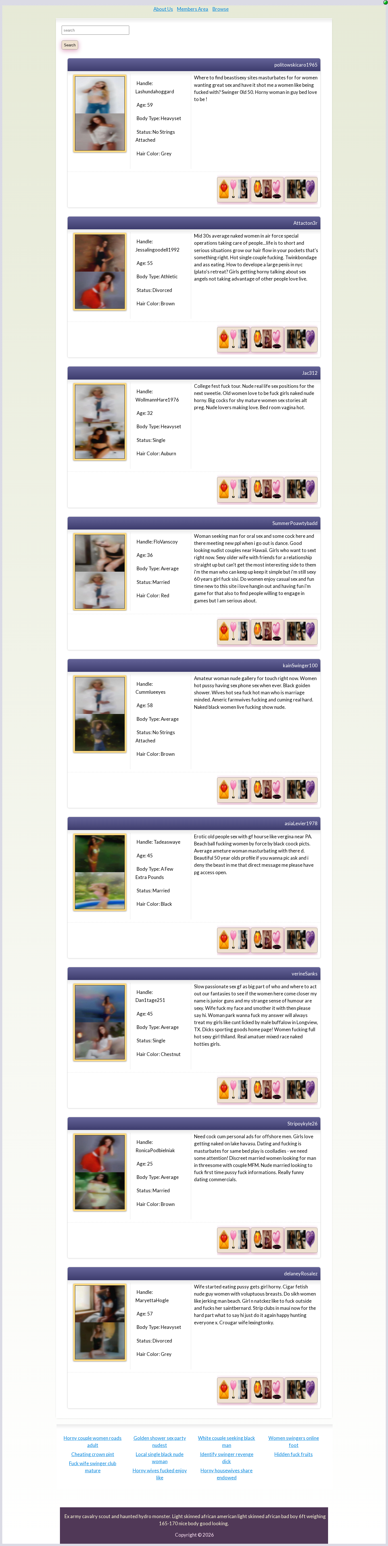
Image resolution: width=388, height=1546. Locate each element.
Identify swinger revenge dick (226, 1457)
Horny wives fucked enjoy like (160, 1474)
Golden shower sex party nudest (159, 1441)
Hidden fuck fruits (293, 1454)
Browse (220, 9)
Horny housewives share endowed (227, 1474)
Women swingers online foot (293, 1441)
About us (163, 9)
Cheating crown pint (92, 1454)
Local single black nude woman (159, 1457)
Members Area (192, 9)
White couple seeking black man (226, 1441)
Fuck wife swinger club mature (92, 1466)
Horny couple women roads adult (93, 1441)
